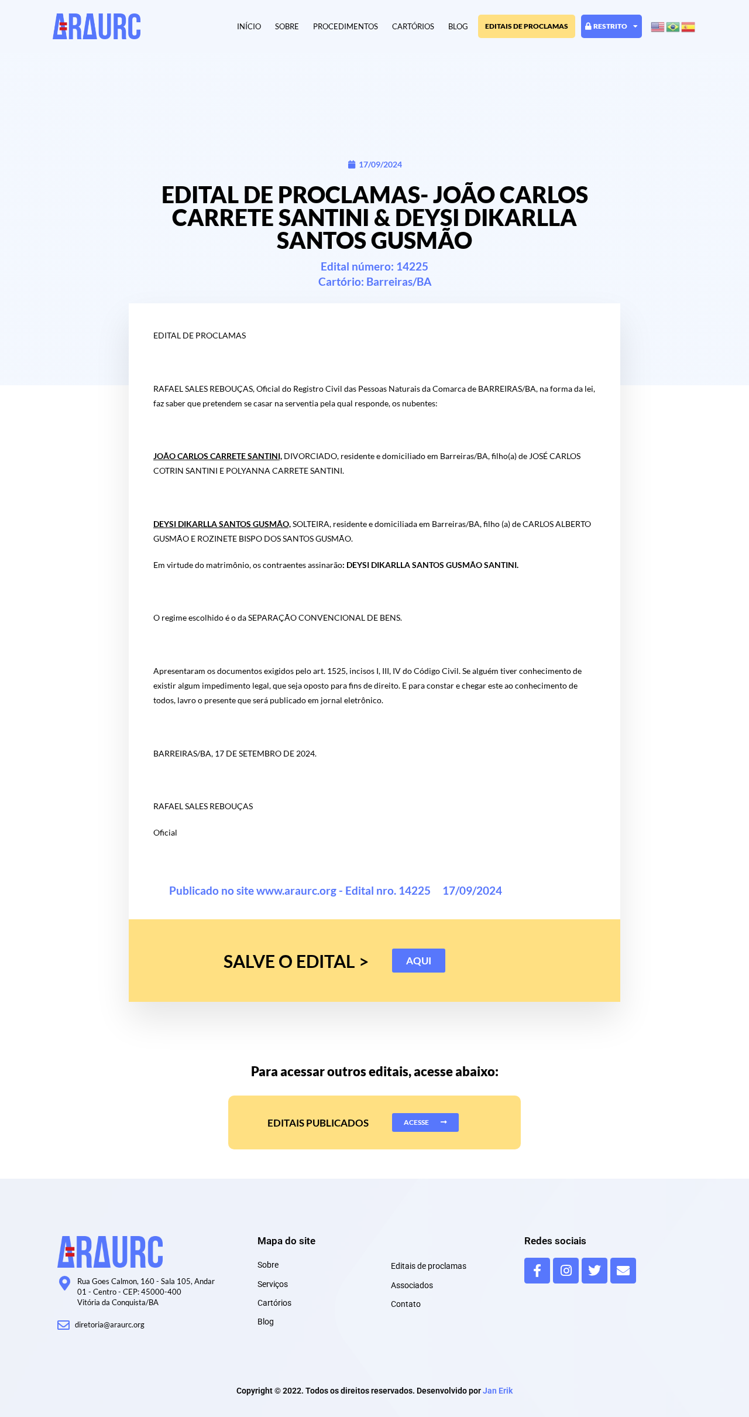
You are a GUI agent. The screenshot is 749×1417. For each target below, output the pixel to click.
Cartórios (413, 26)
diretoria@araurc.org (110, 1324)
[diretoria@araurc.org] (63, 1325)
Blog (458, 26)
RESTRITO (610, 26)
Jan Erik (498, 1390)
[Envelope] (623, 1270)
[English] (658, 26)
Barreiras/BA (398, 281)
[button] (418, 961)
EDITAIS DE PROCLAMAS (526, 26)
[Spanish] (688, 26)
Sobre (287, 26)
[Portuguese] (673, 26)
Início (249, 26)
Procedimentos (345, 26)
